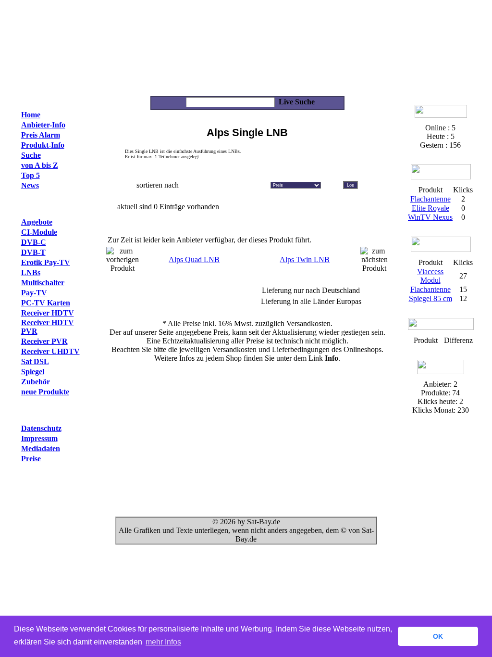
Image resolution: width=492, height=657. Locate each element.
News (30, 185)
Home (30, 115)
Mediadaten (40, 448)
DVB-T (33, 252)
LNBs (30, 272)
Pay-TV (34, 293)
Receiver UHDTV (50, 351)
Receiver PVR (44, 341)
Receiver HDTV (47, 313)
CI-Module (39, 232)
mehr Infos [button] (163, 642)
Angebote (36, 222)
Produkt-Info (42, 145)
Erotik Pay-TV (45, 262)
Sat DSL (35, 361)
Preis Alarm (40, 135)
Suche (31, 155)
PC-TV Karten (45, 303)
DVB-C (33, 242)
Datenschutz (41, 428)
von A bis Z (39, 165)
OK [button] (438, 636)
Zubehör (35, 382)
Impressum (39, 438)
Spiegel (32, 371)
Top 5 (30, 175)
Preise (31, 459)
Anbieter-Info (43, 125)
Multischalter (42, 282)
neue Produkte (45, 392)
